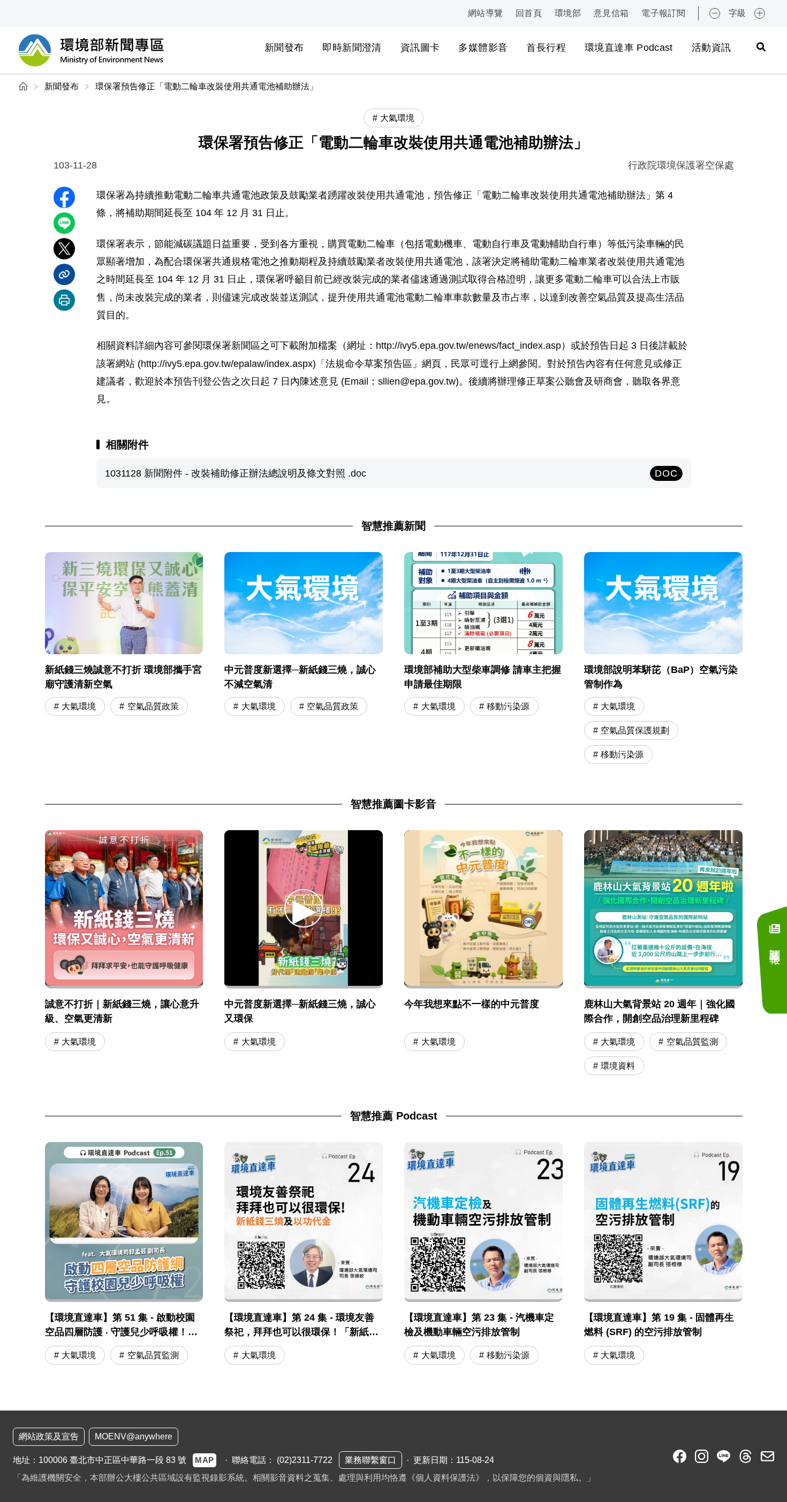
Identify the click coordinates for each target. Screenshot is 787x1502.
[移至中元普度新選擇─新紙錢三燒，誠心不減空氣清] (303, 659)
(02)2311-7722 (304, 1460)
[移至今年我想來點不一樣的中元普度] (483, 909)
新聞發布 (284, 47)
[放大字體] (759, 13)
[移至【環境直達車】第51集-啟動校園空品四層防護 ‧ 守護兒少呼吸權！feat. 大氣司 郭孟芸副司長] (124, 1255)
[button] (303, 908)
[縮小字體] (715, 13)
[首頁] (24, 86)
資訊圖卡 (420, 47)
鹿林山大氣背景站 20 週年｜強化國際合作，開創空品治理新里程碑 (659, 1011)
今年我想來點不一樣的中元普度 (471, 1004)
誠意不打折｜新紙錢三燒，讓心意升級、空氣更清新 (122, 1011)
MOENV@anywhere (133, 1436)
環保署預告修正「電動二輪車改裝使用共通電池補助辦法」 (206, 86)
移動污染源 (508, 706)
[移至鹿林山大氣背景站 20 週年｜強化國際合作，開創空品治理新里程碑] (663, 909)
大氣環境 (79, 706)
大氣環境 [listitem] (397, 117)
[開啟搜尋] (761, 46)
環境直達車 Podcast (629, 47)
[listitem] (679, 1456)
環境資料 (618, 1065)
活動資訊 (711, 47)
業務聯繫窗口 (370, 1460)
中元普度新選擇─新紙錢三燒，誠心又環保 (300, 1011)
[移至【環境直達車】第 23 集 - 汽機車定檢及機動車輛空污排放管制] (483, 1255)
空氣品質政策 (153, 706)
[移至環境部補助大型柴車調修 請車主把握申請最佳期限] (483, 659)
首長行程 (545, 47)
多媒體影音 (483, 47)
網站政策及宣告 (49, 1436)
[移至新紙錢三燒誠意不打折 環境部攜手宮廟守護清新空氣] (124, 659)
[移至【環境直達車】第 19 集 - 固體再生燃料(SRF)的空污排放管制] (663, 1255)
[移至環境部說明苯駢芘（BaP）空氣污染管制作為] (663, 659)
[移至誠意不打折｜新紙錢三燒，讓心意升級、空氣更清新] (124, 909)
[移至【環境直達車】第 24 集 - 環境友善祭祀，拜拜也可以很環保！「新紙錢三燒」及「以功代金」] (303, 1255)
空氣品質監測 (692, 1041)
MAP (204, 1460)
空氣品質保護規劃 (635, 730)
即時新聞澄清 (351, 47)
